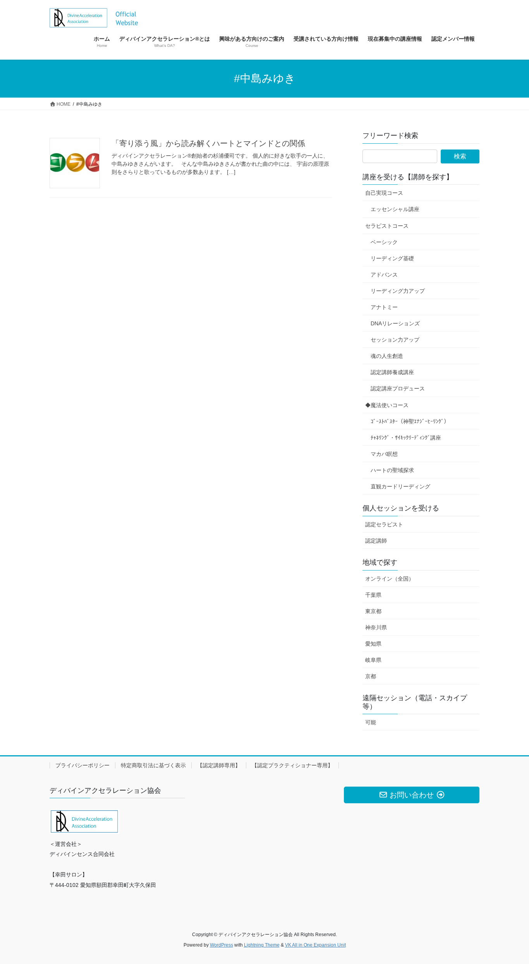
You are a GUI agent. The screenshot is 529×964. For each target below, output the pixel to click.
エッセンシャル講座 (395, 209)
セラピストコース (387, 226)
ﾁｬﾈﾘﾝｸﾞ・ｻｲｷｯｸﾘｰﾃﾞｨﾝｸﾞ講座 (406, 438)
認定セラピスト (384, 524)
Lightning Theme (262, 945)
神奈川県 (376, 627)
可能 (370, 722)
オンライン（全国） (389, 579)
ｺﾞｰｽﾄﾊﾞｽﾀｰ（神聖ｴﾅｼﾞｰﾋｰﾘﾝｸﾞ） (410, 421)
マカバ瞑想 (384, 454)
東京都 (373, 611)
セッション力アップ (395, 340)
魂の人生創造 (387, 356)
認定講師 (376, 541)
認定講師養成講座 (392, 372)
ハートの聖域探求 (392, 470)
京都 (370, 676)
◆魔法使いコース (387, 405)
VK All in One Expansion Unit (315, 945)
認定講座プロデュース (398, 388)
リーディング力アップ (398, 291)
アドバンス (384, 275)
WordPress (221, 945)
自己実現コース (384, 193)
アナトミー (384, 307)
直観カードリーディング (400, 486)
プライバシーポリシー (82, 765)
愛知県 (373, 644)
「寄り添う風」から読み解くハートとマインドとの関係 (208, 143)
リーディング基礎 (392, 258)
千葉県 (373, 595)
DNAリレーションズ (395, 323)
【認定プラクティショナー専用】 (292, 765)
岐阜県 (373, 660)
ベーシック (384, 242)
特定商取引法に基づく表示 (153, 765)
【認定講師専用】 (218, 765)
